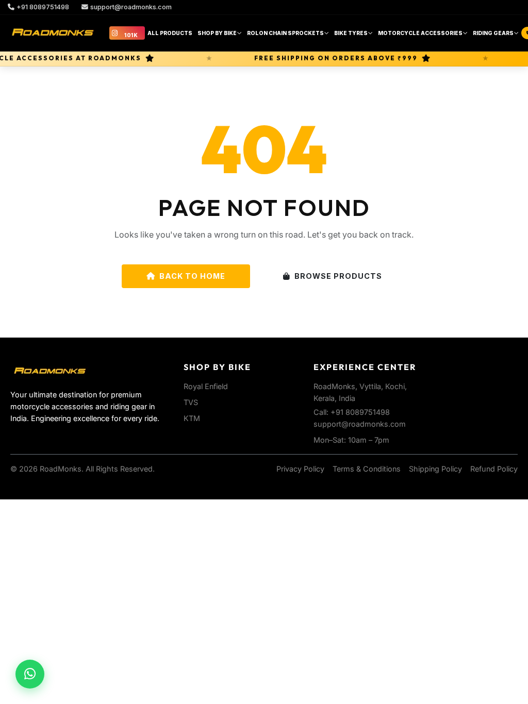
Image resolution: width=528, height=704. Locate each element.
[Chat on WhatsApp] (29, 674)
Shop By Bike (217, 33)
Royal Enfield (206, 386)
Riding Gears (493, 33)
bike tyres (351, 33)
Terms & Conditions (367, 468)
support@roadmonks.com (131, 7)
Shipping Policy (435, 468)
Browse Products (338, 276)
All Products (169, 33)
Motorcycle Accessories (420, 33)
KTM (192, 418)
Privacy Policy (300, 468)
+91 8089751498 (42, 7)
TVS (191, 402)
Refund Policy (494, 468)
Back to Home (192, 276)
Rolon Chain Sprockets (285, 33)
